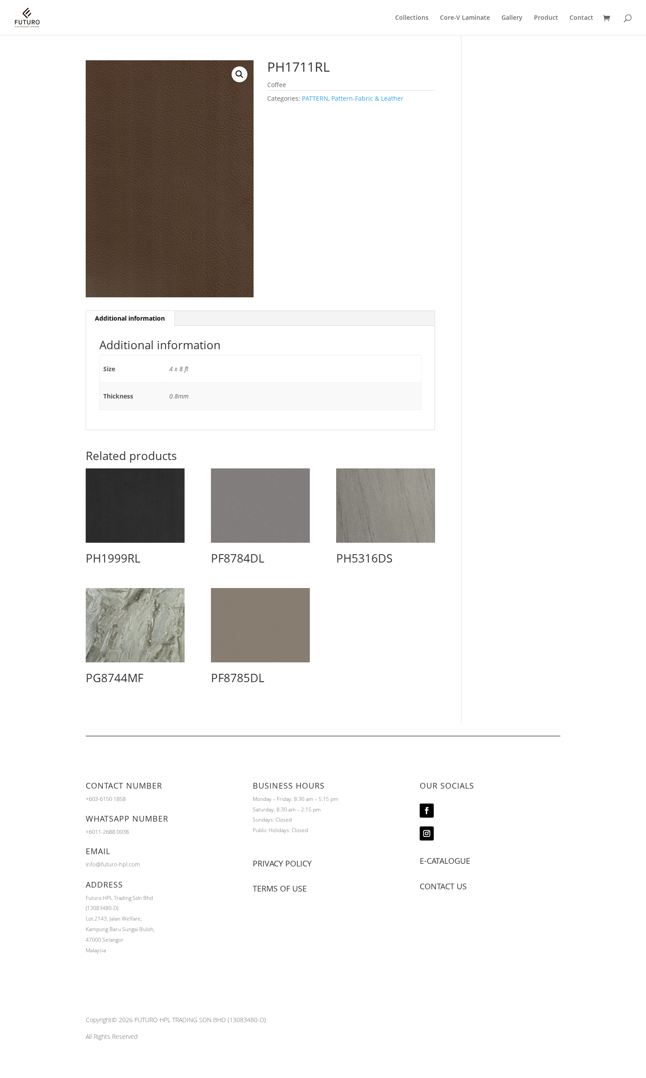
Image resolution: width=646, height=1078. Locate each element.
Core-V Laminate (465, 18)
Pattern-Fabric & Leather (367, 98)
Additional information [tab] (130, 318)
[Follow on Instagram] (427, 833)
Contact (581, 18)
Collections (411, 18)
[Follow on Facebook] (427, 811)
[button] (239, 74)
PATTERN (315, 98)
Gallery (512, 18)
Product (546, 18)
